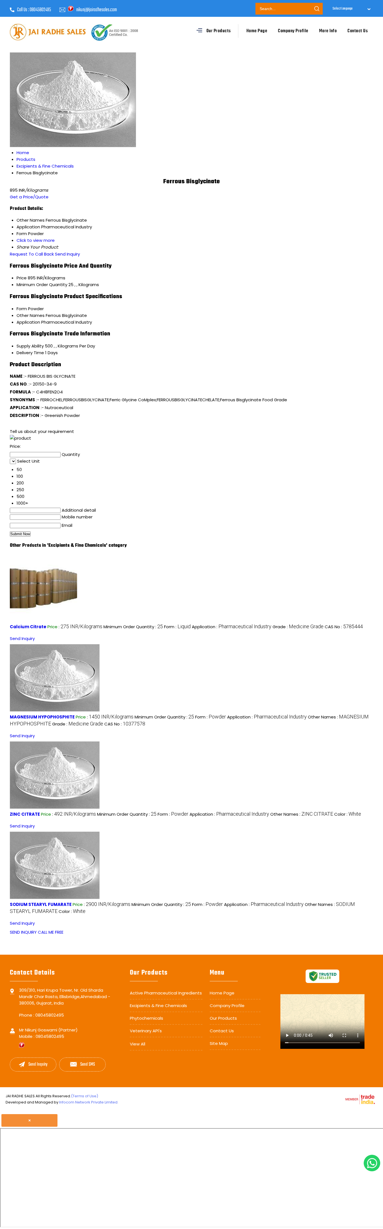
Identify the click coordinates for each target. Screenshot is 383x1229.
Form (22, 309)
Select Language (343, 8)
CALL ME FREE (50, 932)
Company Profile (293, 31)
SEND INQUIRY (23, 932)
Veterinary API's (146, 1031)
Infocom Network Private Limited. (88, 1102)
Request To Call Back (32, 254)
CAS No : (344, 627)
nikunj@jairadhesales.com (96, 10)
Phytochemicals (146, 1018)
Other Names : (301, 814)
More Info (328, 31)
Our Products (218, 31)
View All (137, 1044)
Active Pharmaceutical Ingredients (166, 993)
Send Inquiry (67, 254)
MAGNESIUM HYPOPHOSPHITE (42, 717)
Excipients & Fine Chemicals (158, 1005)
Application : (231, 627)
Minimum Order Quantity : (133, 627)
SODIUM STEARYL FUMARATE (40, 904)
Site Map (219, 1043)
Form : (177, 627)
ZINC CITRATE (25, 814)
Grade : (298, 627)
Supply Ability (30, 346)
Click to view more (36, 240)
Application (28, 322)
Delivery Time (30, 353)
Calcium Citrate (28, 627)
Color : (347, 814)
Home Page (256, 31)
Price (22, 278)
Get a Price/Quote (29, 197)
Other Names (31, 315)
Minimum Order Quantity (42, 284)
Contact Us (357, 31)
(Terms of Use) (84, 1096)
